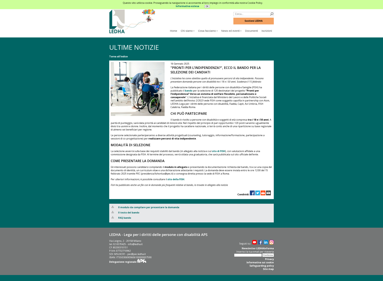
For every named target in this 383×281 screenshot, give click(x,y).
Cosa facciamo (207, 30)
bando (188, 90)
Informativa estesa (187, 6)
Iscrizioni (267, 30)
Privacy (269, 259)
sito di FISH (218, 151)
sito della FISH (175, 179)
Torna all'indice (118, 56)
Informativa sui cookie (260, 262)
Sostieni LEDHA (254, 20)
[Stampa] (268, 194)
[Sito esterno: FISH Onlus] (141, 261)
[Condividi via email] (263, 194)
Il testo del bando (128, 212)
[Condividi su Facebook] (252, 194)
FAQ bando (124, 217)
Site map (268, 269)
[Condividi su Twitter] (257, 194)
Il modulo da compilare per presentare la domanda (148, 207)
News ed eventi (230, 30)
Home (173, 30)
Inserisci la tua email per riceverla (255, 251)
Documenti (251, 30)
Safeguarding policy (262, 265)
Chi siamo (187, 30)
